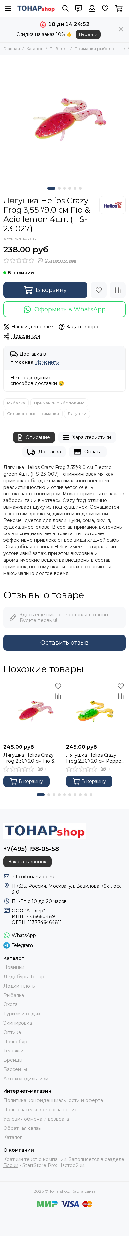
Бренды (12, 1060)
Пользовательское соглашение (40, 1110)
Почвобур (15, 1041)
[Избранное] (99, 290)
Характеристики (91, 437)
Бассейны (15, 1069)
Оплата (93, 452)
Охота (10, 1004)
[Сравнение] (118, 290)
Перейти (88, 34)
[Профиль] (92, 8)
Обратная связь (22, 1128)
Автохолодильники (25, 1079)
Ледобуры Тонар (23, 977)
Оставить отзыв (64, 642)
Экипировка (17, 1023)
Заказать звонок (27, 862)
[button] (51, 188)
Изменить (47, 362)
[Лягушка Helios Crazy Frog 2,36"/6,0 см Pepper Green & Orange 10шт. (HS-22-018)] (96, 711)
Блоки (10, 1165)
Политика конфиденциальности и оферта (53, 1100)
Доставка (49, 452)
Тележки (13, 1051)
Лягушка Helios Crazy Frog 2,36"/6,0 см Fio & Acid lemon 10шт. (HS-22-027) (32, 758)
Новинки (13, 967)
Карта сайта (83, 1191)
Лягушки (77, 413)
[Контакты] (78, 8)
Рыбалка (59, 48)
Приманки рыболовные (99, 48)
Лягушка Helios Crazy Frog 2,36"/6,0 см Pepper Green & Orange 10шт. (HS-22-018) (94, 758)
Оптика (12, 1032)
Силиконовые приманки (33, 413)
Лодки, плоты (19, 986)
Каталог (34, 48)
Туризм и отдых (21, 1014)
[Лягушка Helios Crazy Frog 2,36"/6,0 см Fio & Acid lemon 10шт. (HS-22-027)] (33, 711)
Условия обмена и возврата (36, 1119)
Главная (11, 48)
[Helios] (112, 205)
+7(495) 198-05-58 (31, 849)
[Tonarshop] (36, 8)
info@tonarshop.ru (33, 877)
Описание (38, 437)
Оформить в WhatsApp (70, 309)
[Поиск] (65, 8)
